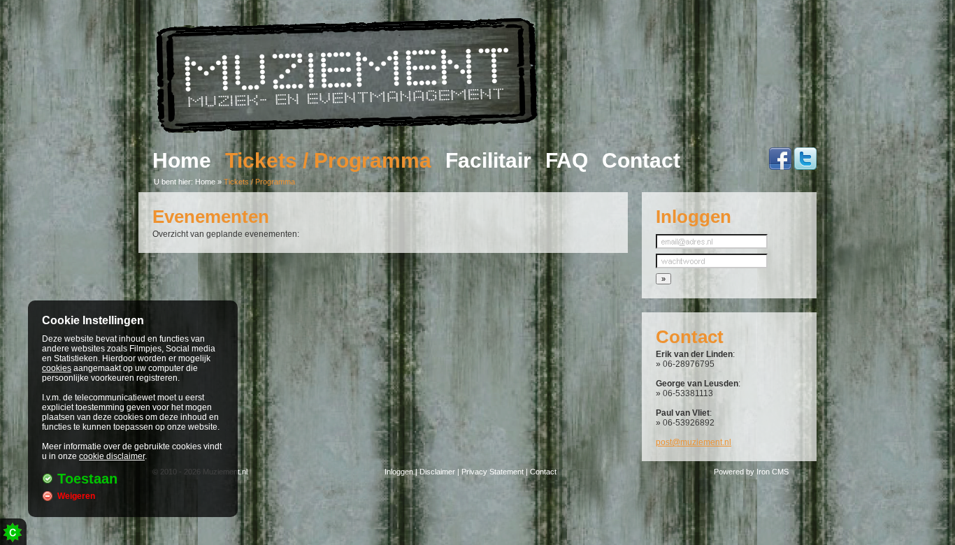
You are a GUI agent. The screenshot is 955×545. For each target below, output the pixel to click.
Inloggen (399, 471)
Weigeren (76, 496)
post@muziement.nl (693, 442)
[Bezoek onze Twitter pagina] (805, 166)
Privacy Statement (492, 471)
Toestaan (87, 478)
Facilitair (488, 160)
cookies (56, 368)
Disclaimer (437, 471)
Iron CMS (772, 471)
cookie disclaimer (112, 456)
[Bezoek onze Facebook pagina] (780, 166)
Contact (641, 160)
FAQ (566, 160)
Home (181, 160)
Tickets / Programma (328, 160)
